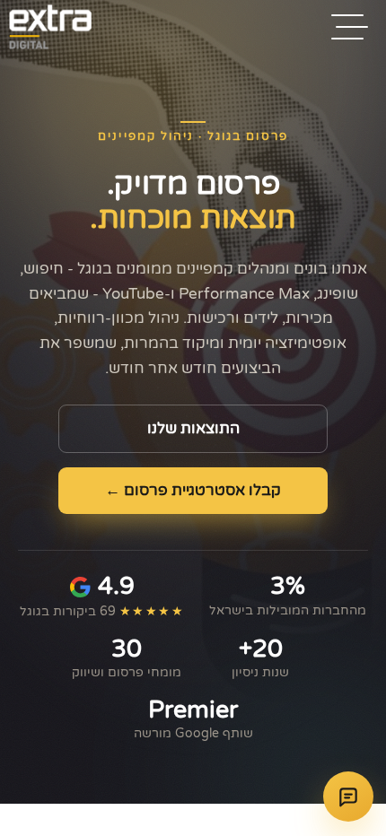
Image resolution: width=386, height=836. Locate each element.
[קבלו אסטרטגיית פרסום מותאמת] (348, 796)
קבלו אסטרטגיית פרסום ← (193, 491)
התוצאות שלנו (193, 429)
